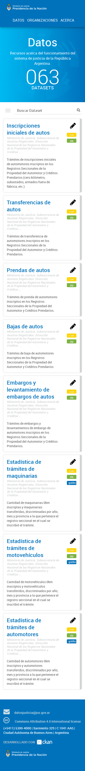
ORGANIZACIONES (42, 20)
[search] (78, 110)
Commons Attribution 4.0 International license (48, 721)
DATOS (18, 20)
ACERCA (67, 20)
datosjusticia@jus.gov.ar (32, 712)
